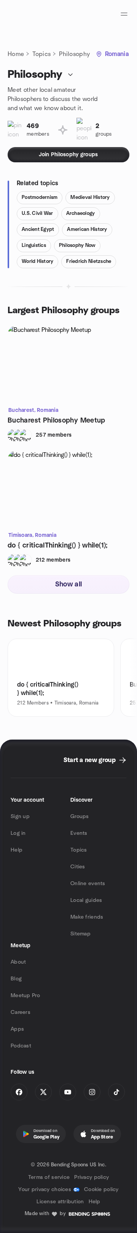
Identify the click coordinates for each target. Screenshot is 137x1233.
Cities (77, 867)
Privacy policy (91, 1177)
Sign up (20, 816)
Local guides (86, 900)
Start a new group (90, 760)
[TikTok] (116, 1092)
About (18, 962)
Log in (18, 833)
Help (16, 850)
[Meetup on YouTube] (67, 1092)
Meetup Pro (25, 995)
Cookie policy (101, 1189)
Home (16, 54)
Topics (41, 54)
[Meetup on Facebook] (19, 1092)
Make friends (86, 917)
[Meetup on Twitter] (43, 1092)
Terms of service (49, 1177)
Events (79, 833)
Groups (79, 816)
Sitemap (80, 934)
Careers (20, 1012)
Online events (87, 883)
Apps (17, 1029)
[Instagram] (92, 1092)
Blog (16, 979)
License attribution (60, 1201)
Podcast (21, 1046)
